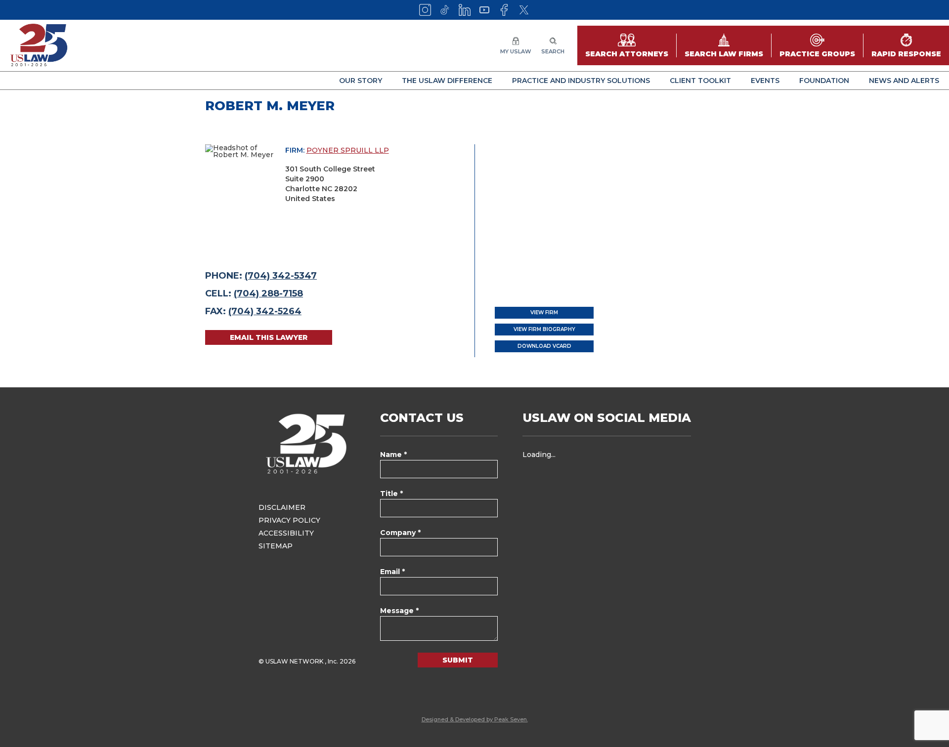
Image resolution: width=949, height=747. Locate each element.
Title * (391, 493)
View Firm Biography (544, 329)
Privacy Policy (289, 520)
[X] (524, 10)
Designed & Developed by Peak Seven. (475, 719)
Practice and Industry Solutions (581, 80)
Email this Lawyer (268, 337)
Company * (400, 532)
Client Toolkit (700, 80)
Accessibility (286, 533)
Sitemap (276, 545)
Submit (457, 660)
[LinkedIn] (465, 10)
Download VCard (544, 346)
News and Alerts (904, 80)
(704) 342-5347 (281, 275)
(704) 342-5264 (265, 311)
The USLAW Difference (447, 80)
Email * (392, 571)
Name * (393, 454)
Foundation (824, 80)
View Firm (544, 312)
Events (765, 80)
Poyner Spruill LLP (347, 150)
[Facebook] (504, 10)
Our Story (360, 80)
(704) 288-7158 (268, 293)
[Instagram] (425, 10)
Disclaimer (282, 507)
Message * (399, 610)
